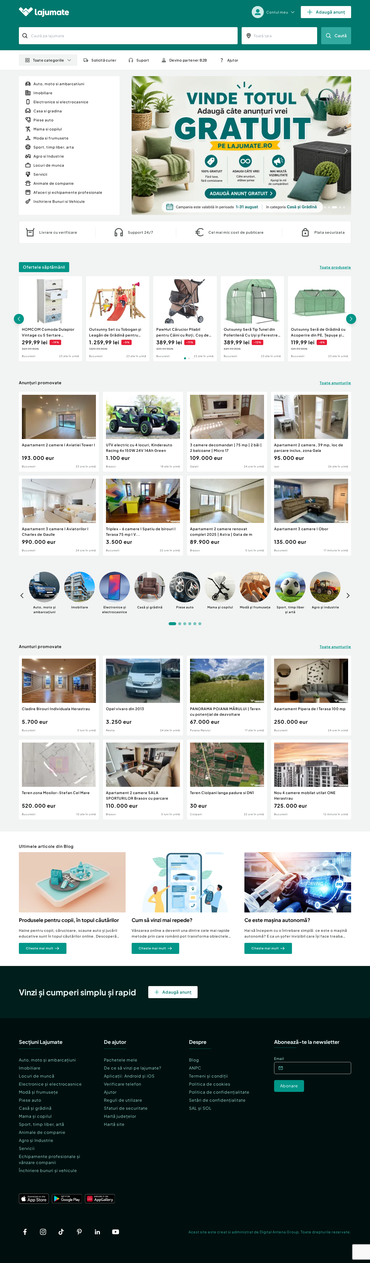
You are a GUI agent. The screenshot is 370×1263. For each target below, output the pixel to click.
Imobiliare (30, 1068)
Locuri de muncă (36, 1076)
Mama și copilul (35, 1116)
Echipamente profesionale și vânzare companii (49, 1159)
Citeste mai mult (39, 948)
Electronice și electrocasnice (50, 1084)
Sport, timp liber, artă (41, 1124)
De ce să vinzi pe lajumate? (132, 1068)
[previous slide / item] (137, 145)
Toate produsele (335, 267)
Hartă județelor (120, 1116)
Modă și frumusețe (38, 1092)
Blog (194, 1059)
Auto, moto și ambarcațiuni (47, 1059)
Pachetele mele (120, 1059)
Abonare (289, 1085)
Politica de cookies (209, 1084)
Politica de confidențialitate (219, 1092)
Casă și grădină (35, 1108)
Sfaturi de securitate (126, 1108)
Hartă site (114, 1124)
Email (279, 1058)
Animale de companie (42, 1132)
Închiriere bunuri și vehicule (48, 1170)
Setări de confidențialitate (217, 1100)
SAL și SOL (200, 1108)
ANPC (195, 1068)
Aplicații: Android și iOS (129, 1076)
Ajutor (110, 1092)
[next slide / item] (346, 145)
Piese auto (30, 1100)
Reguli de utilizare (123, 1100)
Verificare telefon (122, 1084)
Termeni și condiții (208, 1076)
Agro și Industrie (36, 1140)
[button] (321, 207)
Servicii (27, 1148)
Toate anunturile (335, 382)
